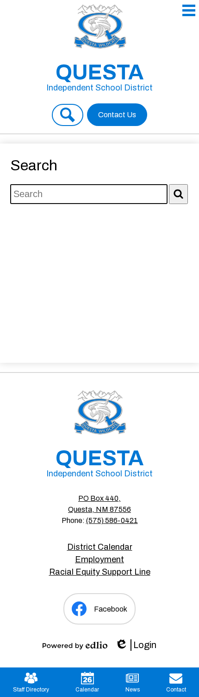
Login (135, 645)
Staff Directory (31, 689)
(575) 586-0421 (112, 520)
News (132, 689)
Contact (176, 689)
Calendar (87, 689)
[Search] (178, 194)
